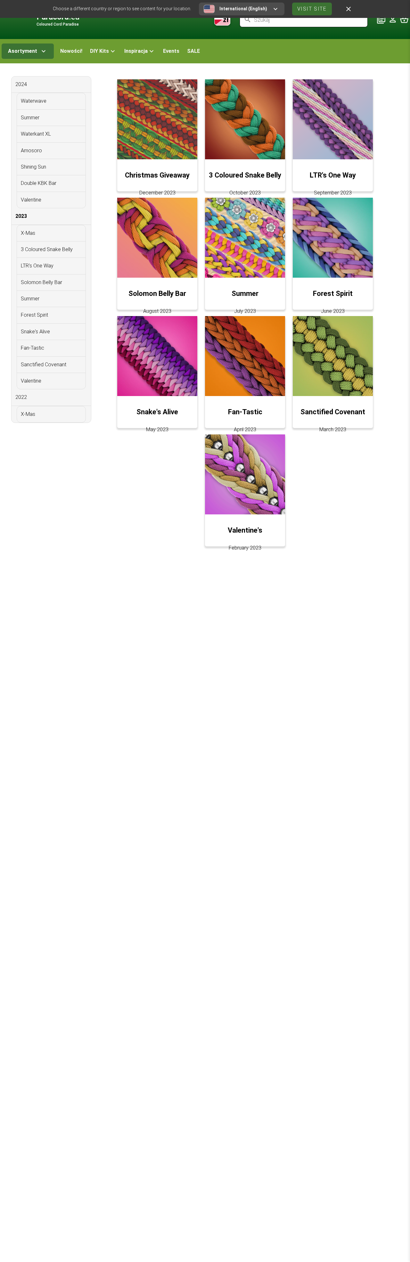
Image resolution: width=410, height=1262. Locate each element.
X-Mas (28, 233)
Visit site (312, 9)
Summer (30, 118)
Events (171, 51)
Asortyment (22, 51)
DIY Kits (99, 51)
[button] (103, 51)
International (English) (243, 8)
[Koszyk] (404, 19)
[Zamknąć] (348, 9)
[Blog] (381, 19)
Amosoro (31, 150)
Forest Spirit (34, 315)
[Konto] (392, 19)
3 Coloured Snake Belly (47, 249)
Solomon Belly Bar (41, 282)
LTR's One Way (37, 266)
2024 (21, 84)
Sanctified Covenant (43, 364)
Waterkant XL (36, 134)
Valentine (31, 200)
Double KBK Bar (38, 183)
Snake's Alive (35, 332)
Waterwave (33, 101)
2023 (21, 216)
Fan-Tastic (32, 348)
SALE (193, 51)
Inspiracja (136, 51)
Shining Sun (33, 167)
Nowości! (71, 51)
